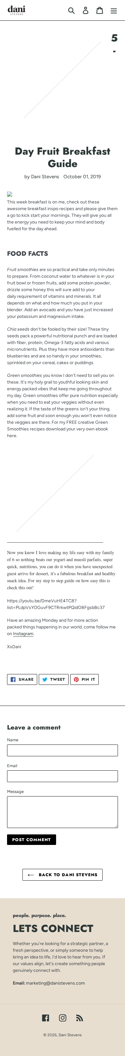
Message (15, 791)
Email (12, 765)
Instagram (23, 633)
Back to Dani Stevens (67, 875)
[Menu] (114, 10)
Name (12, 739)
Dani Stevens (70, 1035)
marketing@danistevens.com (55, 983)
